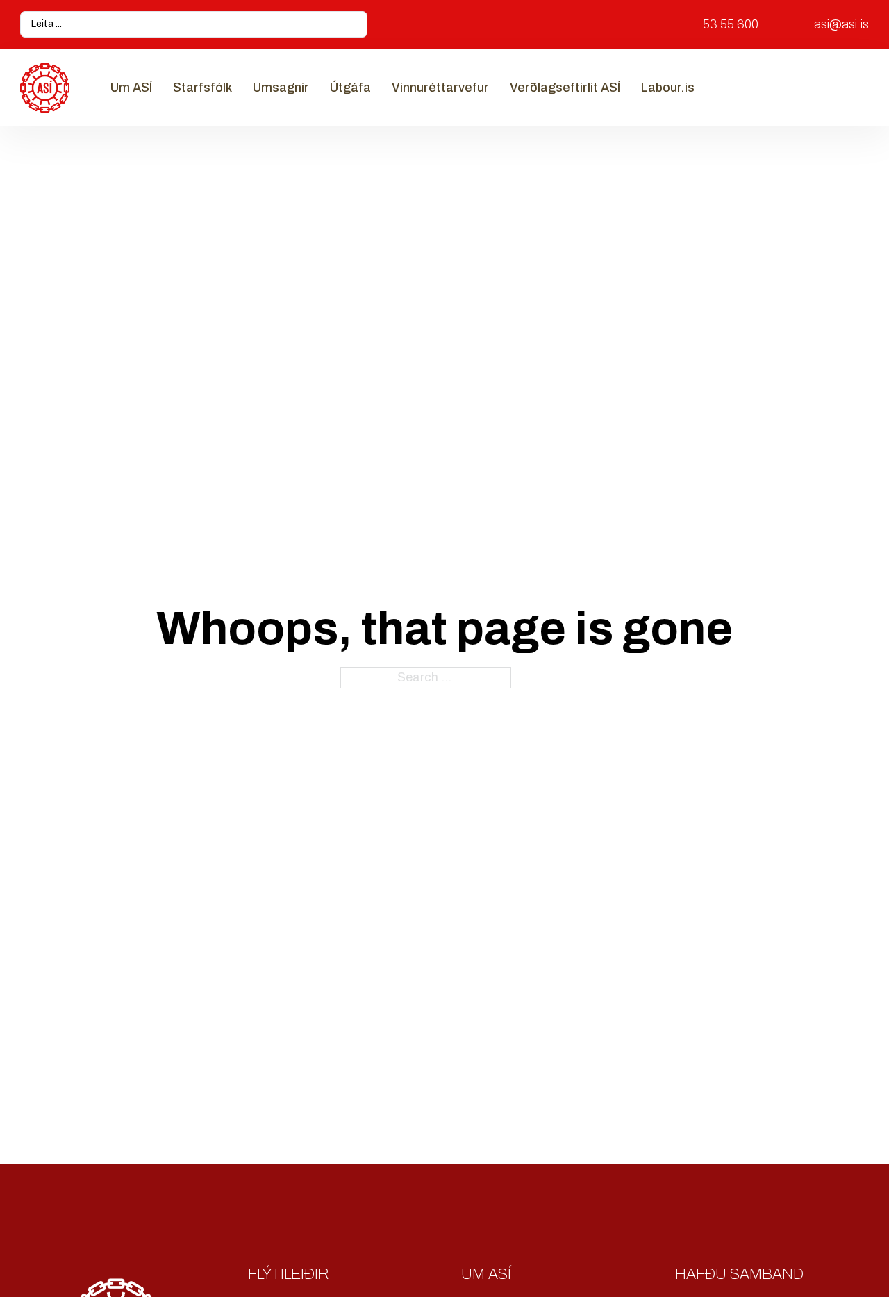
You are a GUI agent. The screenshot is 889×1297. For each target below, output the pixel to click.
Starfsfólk (202, 87)
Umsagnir (281, 87)
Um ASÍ (131, 87)
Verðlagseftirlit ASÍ (565, 87)
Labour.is (668, 87)
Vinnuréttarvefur (440, 87)
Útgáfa (350, 87)
